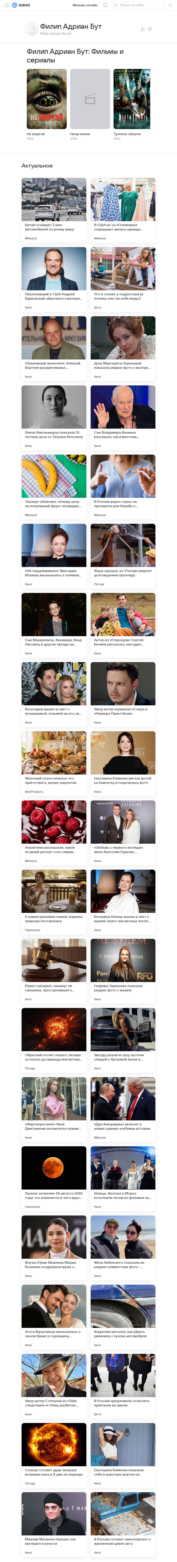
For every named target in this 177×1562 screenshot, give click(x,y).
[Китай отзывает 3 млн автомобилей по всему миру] (54, 210)
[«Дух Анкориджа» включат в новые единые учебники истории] (123, 1109)
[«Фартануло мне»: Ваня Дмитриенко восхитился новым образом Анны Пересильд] (54, 1109)
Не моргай (36, 134)
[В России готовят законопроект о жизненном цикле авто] (123, 1524)
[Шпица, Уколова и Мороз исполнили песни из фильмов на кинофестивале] (123, 1178)
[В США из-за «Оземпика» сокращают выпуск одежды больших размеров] (123, 210)
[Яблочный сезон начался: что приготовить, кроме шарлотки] (54, 763)
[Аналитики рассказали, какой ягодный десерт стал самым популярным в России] (54, 832)
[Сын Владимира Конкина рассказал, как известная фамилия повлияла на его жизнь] (123, 417)
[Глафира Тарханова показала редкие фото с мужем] (123, 971)
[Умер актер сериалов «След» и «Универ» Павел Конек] (123, 694)
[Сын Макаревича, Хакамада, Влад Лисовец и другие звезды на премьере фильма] (54, 625)
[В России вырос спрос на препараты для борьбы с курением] (123, 487)
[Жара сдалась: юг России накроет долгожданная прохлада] (123, 556)
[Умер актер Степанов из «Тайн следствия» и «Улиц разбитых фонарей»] (54, 1386)
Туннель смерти (127, 134)
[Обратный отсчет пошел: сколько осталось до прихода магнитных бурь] (54, 1040)
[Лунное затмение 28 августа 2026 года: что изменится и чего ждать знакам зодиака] (54, 1178)
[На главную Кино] (23, 5)
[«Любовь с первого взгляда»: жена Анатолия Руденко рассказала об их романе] (123, 832)
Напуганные (80, 134)
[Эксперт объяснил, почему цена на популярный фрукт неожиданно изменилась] (54, 487)
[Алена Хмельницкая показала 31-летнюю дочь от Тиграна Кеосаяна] (54, 417)
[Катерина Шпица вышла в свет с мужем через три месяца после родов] (123, 902)
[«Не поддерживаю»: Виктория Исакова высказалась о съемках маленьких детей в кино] (54, 556)
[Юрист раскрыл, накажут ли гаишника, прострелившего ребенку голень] (54, 971)
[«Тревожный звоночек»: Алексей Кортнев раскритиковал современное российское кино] (54, 348)
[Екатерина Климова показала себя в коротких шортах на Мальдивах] (123, 1455)
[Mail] (14, 5)
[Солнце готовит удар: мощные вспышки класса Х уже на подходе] (54, 1455)
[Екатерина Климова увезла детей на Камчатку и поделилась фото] (123, 763)
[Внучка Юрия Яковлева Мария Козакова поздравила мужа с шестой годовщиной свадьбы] (54, 1247)
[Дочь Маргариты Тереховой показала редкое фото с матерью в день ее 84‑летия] (123, 348)
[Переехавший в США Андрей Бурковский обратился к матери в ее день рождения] (54, 279)
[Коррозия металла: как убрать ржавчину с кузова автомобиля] (123, 1317)
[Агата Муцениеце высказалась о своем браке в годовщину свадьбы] (54, 1317)
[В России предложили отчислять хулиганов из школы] (123, 1386)
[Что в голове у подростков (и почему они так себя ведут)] (123, 279)
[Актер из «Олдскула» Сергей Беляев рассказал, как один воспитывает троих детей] (123, 625)
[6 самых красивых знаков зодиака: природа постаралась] (54, 902)
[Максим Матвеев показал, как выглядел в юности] (54, 1524)
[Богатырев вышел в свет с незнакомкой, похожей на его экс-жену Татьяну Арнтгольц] (54, 694)
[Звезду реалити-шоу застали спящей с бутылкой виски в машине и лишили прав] (123, 1040)
